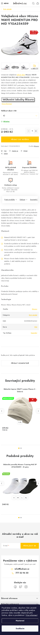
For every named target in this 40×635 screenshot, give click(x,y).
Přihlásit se (29, 546)
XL (26, 498)
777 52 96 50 (22, 572)
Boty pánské (33, 315)
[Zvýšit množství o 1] (36, 131)
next (38, 411)
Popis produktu (9, 199)
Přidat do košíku (20, 139)
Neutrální (34, 333)
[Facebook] (15, 586)
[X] (20, 586)
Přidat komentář (20, 363)
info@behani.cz (22, 568)
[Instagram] (26, 586)
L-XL (20, 422)
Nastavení (20, 620)
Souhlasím (20, 628)
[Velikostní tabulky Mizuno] (18, 100)
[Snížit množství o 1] (29, 131)
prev (2, 411)
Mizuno (36, 146)
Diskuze (22, 199)
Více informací (31, 615)
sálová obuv (21, 75)
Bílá (36, 327)
